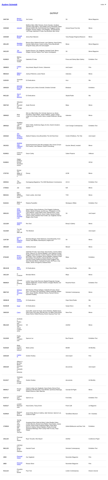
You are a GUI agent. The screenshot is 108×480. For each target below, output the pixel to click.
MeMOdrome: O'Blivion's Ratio (20, 145)
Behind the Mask (19, 19)
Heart (18, 306)
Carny (19, 312)
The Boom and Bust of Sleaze (20, 136)
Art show (19, 247)
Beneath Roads (19, 36)
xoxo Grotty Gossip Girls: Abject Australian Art (19, 213)
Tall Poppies (19, 51)
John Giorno (19, 268)
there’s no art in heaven (19, 257)
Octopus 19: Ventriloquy (19, 292)
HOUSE (19, 28)
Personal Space (19, 457)
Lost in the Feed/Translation (19, 240)
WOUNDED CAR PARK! (19, 87)
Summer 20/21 (19, 223)
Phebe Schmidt (19, 300)
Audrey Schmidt (9, 4)
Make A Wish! (19, 73)
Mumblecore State (19, 44)
